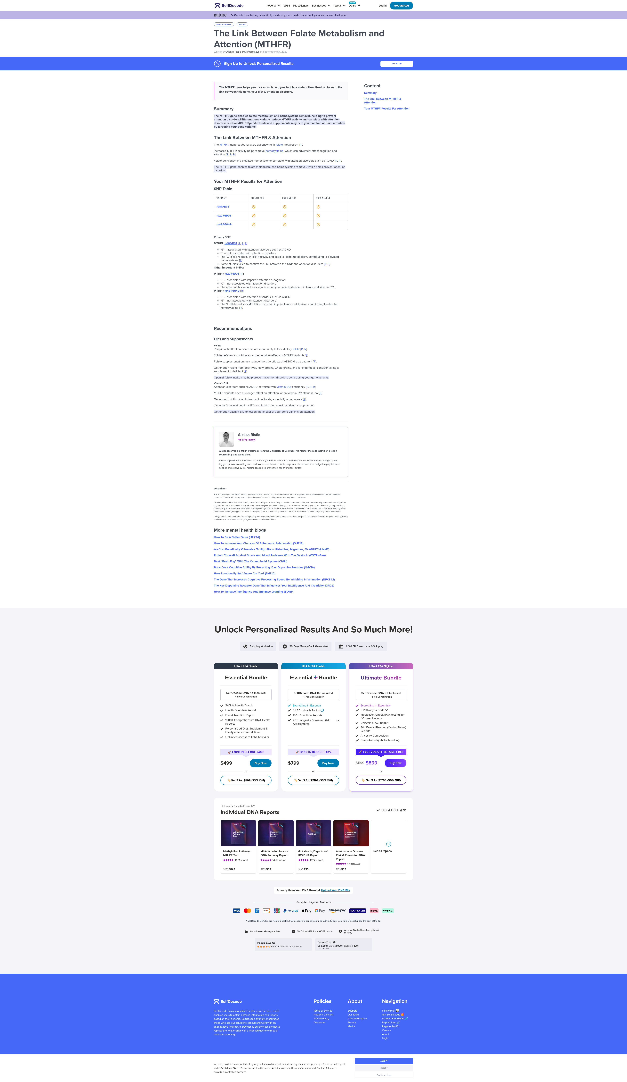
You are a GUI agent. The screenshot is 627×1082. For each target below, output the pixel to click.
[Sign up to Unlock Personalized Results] (253, 206)
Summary (370, 93)
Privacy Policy (321, 1018)
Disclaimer (319, 1022)
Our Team (353, 1014)
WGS (287, 5)
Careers (386, 1030)
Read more (340, 15)
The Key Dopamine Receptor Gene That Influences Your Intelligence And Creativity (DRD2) (274, 585)
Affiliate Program (357, 1018)
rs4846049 (224, 224)
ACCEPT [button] (384, 1061)
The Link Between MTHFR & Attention (382, 100)
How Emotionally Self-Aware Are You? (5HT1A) (244, 573)
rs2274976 (224, 215)
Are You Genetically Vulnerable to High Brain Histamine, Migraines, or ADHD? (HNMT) (271, 549)
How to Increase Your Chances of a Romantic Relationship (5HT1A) (258, 543)
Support (352, 1010)
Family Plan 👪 (390, 1010)
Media (351, 1026)
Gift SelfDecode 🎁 (393, 1014)
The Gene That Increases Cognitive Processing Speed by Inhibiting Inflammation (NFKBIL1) (274, 579)
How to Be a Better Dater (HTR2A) (237, 537)
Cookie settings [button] (384, 1075)
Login (385, 1038)
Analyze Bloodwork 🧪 (395, 1018)
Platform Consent (323, 1014)
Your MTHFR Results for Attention (386, 108)
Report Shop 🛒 (391, 1022)
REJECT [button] (384, 1068)
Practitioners (301, 5)
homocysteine (274, 151)
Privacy (352, 1022)
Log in (383, 5)
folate (279, 144)
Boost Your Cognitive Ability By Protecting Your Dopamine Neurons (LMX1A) (264, 567)
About (385, 1034)
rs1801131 (223, 206)
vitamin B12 (284, 387)
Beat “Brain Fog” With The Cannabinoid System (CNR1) (250, 561)
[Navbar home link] (234, 5)
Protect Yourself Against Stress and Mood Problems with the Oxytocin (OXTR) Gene (270, 555)
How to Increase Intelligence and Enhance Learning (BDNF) (253, 591)
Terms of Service (323, 1010)
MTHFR (224, 144)
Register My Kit (390, 1026)
